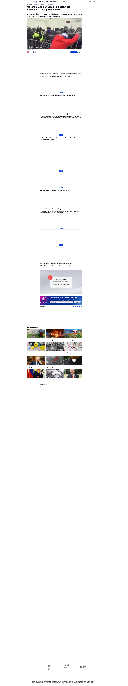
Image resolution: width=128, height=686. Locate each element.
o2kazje (46, 1)
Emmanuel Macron (82, 663)
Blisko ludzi (41, 1)
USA (48, 667)
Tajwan (49, 666)
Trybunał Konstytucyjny (67, 664)
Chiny (65, 663)
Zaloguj (91, 1)
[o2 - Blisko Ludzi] (37, 2)
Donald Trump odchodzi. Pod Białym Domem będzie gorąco (59, 263)
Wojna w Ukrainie (66, 665)
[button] (87, 1)
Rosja (49, 663)
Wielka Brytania (50, 670)
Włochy (49, 664)
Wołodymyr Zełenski (83, 666)
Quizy (51, 1)
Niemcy (49, 668)
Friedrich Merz (82, 667)
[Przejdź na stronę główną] (34, 2)
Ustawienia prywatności (79, 677)
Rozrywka (55, 1)
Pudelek (33, 663)
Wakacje (65, 667)
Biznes (64, 1)
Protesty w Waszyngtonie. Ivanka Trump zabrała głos (57, 190)
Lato (64, 666)
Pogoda (60, 1)
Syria (49, 665)
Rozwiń (60, 92)
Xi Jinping (81, 665)
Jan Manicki (32, 51)
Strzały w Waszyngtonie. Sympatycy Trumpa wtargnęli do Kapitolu (60, 95)
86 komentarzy (74, 52)
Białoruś (49, 669)
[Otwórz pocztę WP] (84, 1)
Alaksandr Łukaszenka (83, 664)
